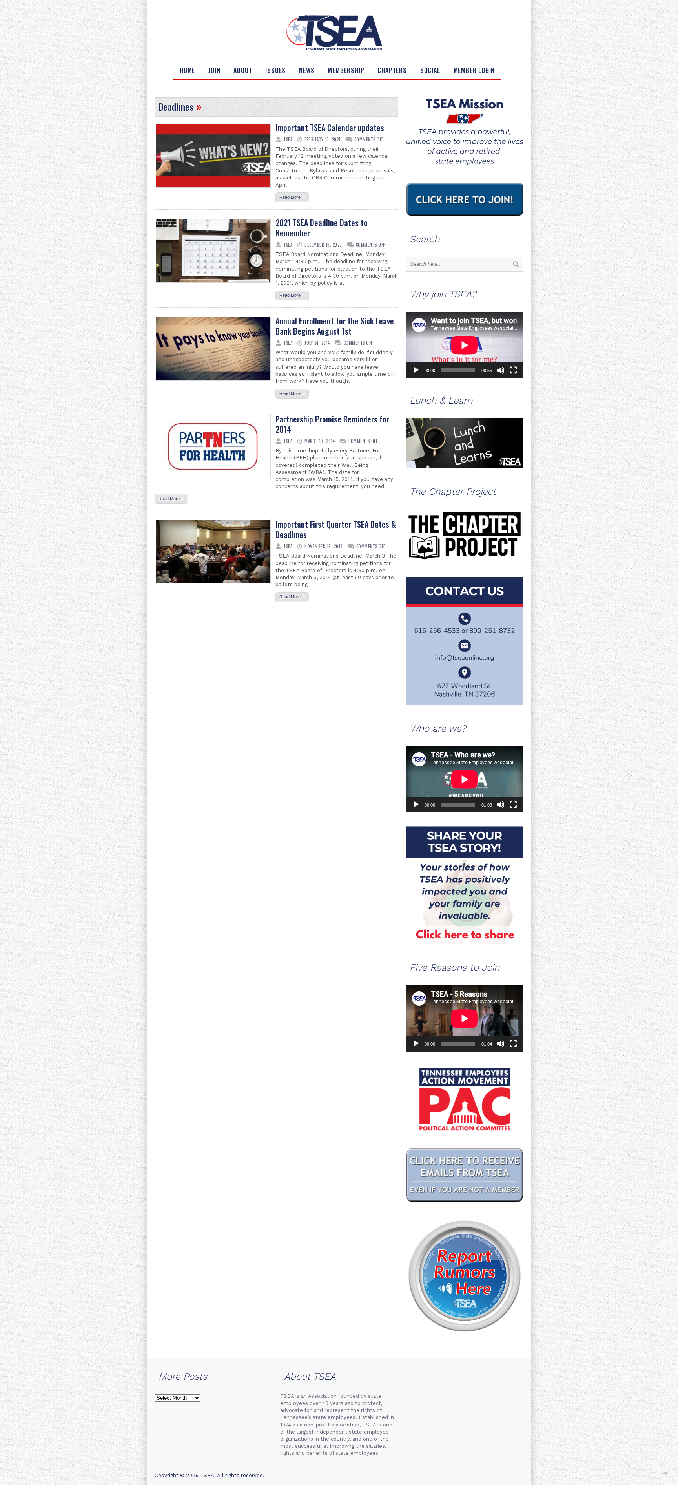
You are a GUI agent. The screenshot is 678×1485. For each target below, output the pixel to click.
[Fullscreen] (513, 370)
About (242, 70)
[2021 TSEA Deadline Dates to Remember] (213, 285)
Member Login (474, 70)
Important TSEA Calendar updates (329, 128)
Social (430, 70)
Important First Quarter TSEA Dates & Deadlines (335, 529)
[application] (464, 345)
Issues (275, 70)
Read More (292, 197)
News (306, 70)
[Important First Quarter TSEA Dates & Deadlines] (213, 586)
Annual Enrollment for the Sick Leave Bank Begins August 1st (334, 326)
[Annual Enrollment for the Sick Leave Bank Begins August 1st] (213, 383)
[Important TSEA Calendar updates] (213, 190)
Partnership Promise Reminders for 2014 (332, 424)
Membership (346, 70)
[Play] (416, 370)
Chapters (391, 70)
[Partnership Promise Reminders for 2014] (213, 481)
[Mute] (501, 370)
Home (187, 70)
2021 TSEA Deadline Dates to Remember (321, 228)
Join (214, 70)
